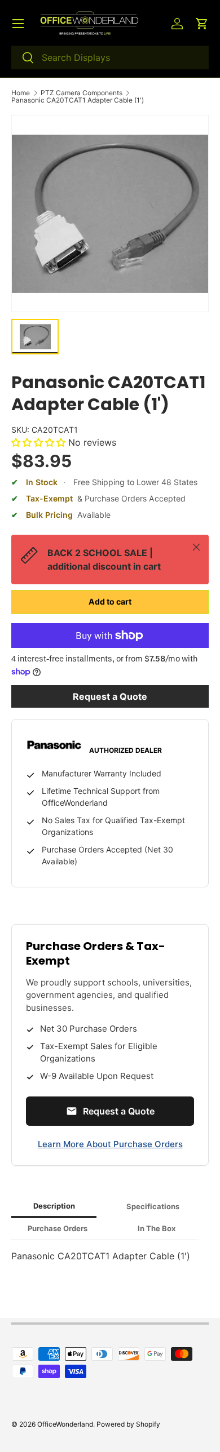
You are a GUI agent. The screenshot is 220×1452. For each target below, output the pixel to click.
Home (20, 93)
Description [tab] (54, 1205)
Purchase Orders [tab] (57, 1228)
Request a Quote (110, 696)
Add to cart (110, 601)
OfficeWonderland (65, 1424)
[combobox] (110, 57)
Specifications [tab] (152, 1206)
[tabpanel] (110, 1256)
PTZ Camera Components (81, 93)
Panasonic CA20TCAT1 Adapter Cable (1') (77, 100)
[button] (202, 23)
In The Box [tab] (156, 1228)
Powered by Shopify (128, 1424)
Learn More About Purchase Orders (110, 1144)
